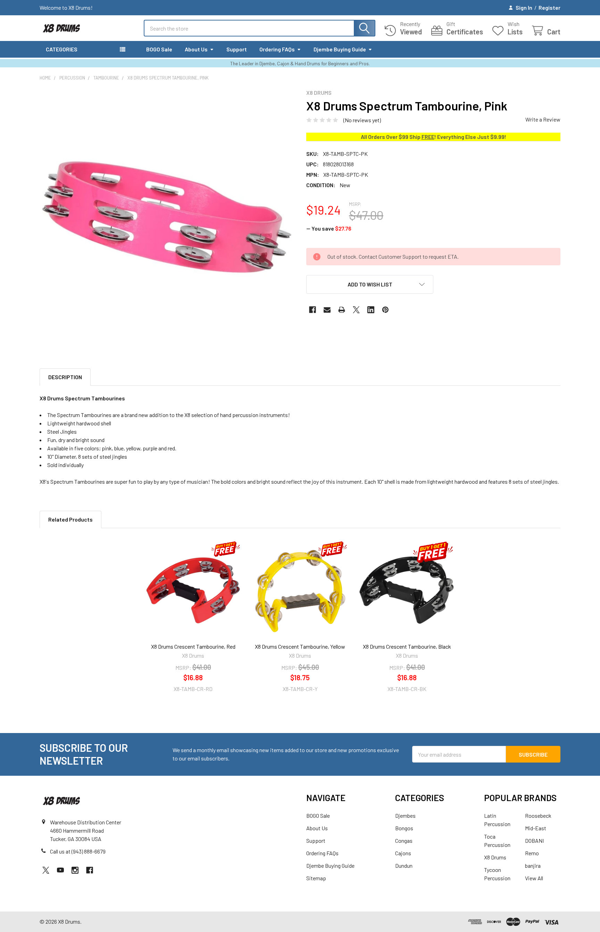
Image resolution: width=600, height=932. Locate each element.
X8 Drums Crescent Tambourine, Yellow (300, 646)
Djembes (405, 815)
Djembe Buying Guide (340, 49)
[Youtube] (60, 870)
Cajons (403, 853)
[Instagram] (75, 870)
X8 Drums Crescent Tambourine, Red (193, 646)
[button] (369, 284)
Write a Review (542, 119)
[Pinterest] (385, 309)
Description (65, 377)
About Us (196, 49)
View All (534, 878)
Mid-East (535, 828)
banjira (533, 865)
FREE (428, 136)
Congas (403, 840)
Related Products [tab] (70, 519)
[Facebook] (312, 309)
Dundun (403, 865)
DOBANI (534, 840)
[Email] (327, 309)
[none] (167, 216)
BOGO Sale (159, 49)
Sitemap (316, 878)
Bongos (404, 828)
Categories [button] (61, 49)
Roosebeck (538, 815)
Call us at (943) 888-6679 (78, 851)
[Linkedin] (371, 309)
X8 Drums (495, 857)
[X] (356, 309)
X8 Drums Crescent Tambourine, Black (407, 646)
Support (236, 49)
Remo (532, 853)
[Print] (341, 309)
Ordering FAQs (277, 49)
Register (549, 7)
